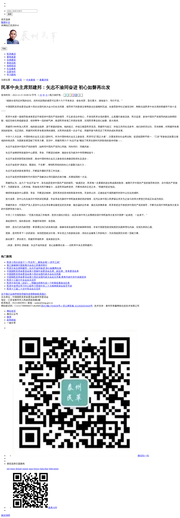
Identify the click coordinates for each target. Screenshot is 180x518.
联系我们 (41, 294)
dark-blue (44, 469)
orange (25, 469)
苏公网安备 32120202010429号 (78, 306)
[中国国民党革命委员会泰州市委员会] (32, 43)
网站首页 (17, 80)
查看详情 (43, 80)
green (12, 469)
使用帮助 (32, 294)
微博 (9, 317)
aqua (31, 469)
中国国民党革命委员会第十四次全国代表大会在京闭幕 (34, 274)
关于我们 (5, 294)
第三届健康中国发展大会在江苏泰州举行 (27, 265)
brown (36, 469)
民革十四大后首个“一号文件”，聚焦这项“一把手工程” (33, 262)
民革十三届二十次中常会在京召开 (23, 289)
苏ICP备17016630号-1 (51, 306)
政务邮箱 (11, 320)
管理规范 (23, 294)
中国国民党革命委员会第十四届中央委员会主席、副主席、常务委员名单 (43, 271)
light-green (53, 469)
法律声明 (14, 294)
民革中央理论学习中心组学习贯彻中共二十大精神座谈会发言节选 (39, 286)
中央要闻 (30, 80)
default (19, 469)
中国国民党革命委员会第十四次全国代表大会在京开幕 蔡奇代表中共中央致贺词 (46, 277)
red (8, 469)
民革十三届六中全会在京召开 (21, 280)
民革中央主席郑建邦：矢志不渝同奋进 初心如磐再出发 (34, 268)
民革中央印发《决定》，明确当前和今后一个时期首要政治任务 (38, 283)
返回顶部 (5, 515)
